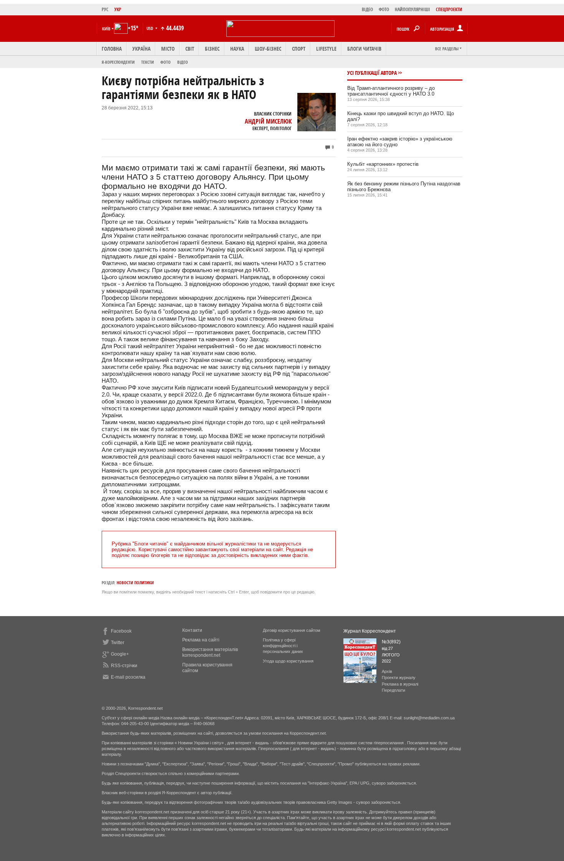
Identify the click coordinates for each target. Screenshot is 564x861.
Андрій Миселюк (268, 121)
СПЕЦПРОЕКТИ (449, 9)
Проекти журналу (399, 677)
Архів (387, 671)
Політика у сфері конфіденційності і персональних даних (283, 646)
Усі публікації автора (372, 72)
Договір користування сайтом (291, 630)
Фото (165, 62)
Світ (189, 48)
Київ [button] (106, 28)
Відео (182, 62)
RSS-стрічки (124, 665)
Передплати (393, 690)
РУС (105, 9)
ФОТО (384, 9)
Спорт (298, 48)
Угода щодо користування (288, 661)
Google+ (120, 654)
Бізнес (212, 48)
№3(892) (391, 642)
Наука (237, 48)
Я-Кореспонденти (118, 62)
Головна (112, 48)
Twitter (117, 642)
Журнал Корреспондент (369, 631)
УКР (117, 9)
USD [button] (150, 28)
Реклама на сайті (200, 640)
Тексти (147, 62)
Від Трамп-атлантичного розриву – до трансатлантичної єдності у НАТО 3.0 (391, 91)
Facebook (121, 631)
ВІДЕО (367, 9)
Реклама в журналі (400, 684)
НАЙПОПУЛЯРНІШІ (412, 9)
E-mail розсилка (128, 677)
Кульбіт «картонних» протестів (383, 164)
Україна (141, 48)
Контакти (192, 630)
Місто (168, 48)
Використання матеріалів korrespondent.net (210, 652)
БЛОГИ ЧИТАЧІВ (364, 48)
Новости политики (135, 582)
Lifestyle (326, 48)
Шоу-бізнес (268, 48)
